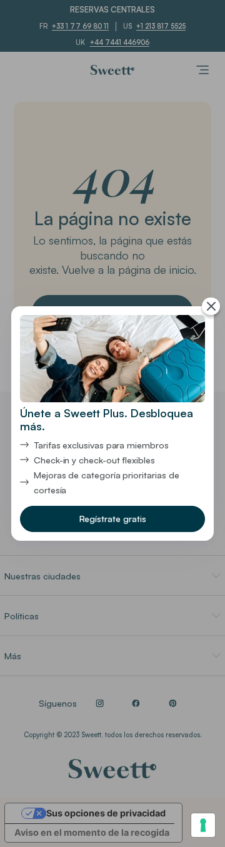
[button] (112, 518)
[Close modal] (211, 307)
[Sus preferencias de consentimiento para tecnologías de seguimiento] (203, 825)
